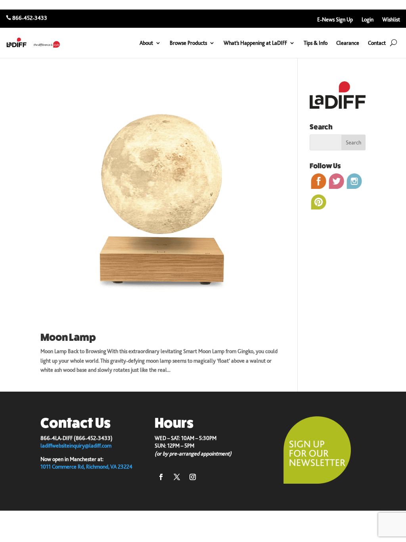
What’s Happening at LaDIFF (255, 43)
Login (367, 20)
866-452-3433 (29, 18)
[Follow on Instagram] (192, 477)
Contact (377, 43)
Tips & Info (315, 43)
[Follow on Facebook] (161, 477)
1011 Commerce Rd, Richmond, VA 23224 (86, 466)
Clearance (347, 43)
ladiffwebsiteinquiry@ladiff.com (75, 445)
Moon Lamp (68, 337)
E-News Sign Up (335, 20)
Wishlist (391, 20)
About (146, 43)
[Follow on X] (176, 477)
